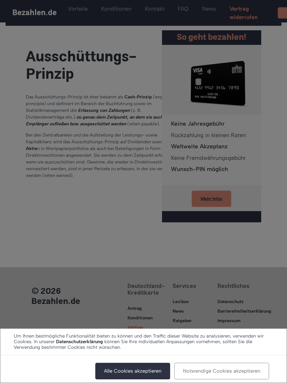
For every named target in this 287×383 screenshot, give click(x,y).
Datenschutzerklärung (79, 341)
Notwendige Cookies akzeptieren (221, 371)
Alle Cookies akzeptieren (132, 371)
